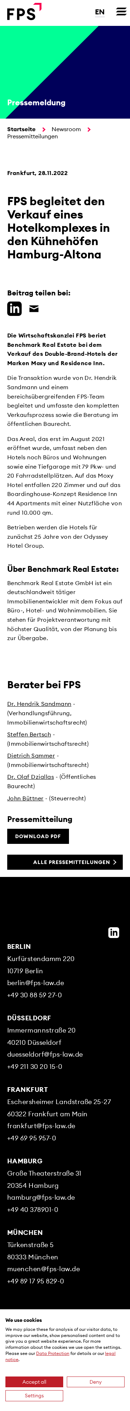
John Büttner (25, 798)
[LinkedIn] (114, 933)
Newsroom (66, 129)
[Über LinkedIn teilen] (12, 308)
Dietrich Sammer (31, 755)
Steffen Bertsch (29, 734)
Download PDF (38, 836)
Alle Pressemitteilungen (71, 862)
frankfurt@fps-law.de (41, 1126)
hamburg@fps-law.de (41, 1197)
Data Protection (52, 1353)
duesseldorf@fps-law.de (45, 1054)
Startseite (21, 129)
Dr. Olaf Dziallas (30, 776)
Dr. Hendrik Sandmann (39, 703)
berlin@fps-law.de (35, 983)
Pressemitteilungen (32, 136)
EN (100, 11)
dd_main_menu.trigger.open (121, 11)
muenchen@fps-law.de (43, 1269)
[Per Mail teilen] (32, 308)
